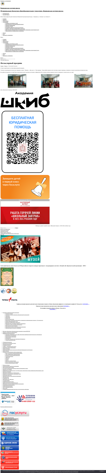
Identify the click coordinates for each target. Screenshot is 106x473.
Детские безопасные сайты (10, 340)
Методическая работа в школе (8, 367)
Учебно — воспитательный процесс (9, 346)
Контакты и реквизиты (8, 35)
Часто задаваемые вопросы (8, 387)
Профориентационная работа (8, 381)
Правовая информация (10, 25)
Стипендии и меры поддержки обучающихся (13, 324)
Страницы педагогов (7, 345)
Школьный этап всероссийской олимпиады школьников (13, 383)
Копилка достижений (7, 371)
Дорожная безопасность (7, 342)
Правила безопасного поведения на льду (10, 382)
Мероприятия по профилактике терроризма (14, 30)
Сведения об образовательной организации (11, 312)
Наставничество (6, 377)
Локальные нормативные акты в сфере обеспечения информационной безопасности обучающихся (23, 334)
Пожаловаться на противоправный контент (14, 24)
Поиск (1, 58)
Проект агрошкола (6, 348)
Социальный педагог (9, 356)
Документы (7, 315)
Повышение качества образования (9, 347)
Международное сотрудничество (11, 325)
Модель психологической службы (11, 363)
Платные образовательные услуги (11, 321)
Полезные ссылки (9, 26)
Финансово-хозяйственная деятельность (12, 322)
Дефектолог (7, 357)
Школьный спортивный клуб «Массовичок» (11, 372)
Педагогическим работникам (10, 336)
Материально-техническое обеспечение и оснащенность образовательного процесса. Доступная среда (24, 320)
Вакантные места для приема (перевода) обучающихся (15, 323)
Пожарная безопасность (7, 344)
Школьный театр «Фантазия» (8, 379)
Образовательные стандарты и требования (13, 328)
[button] (53, 37)
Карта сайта (5, 388)
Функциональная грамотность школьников (11, 366)
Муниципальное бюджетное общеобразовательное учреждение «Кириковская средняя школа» (31, 11)
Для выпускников (6, 380)
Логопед (7, 359)
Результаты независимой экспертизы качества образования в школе (15, 368)
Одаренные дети (6, 378)
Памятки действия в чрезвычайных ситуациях (15, 28)
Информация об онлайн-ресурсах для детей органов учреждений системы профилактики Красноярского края (23, 370)
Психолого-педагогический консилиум (12, 355)
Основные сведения (9, 313)
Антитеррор (5, 22)
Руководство (7, 318)
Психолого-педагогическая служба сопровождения (12, 352)
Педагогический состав (9, 319)
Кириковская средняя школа (10, 8)
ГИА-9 (4, 33)
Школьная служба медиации (10, 360)
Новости (5, 19)
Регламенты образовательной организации (14, 27)
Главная (4, 18)
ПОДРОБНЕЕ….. (86, 304)
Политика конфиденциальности (6, 406)
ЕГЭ (4, 34)
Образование (7, 317)
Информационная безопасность (9, 333)
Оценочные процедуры (7, 375)
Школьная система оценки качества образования (12, 376)
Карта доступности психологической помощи (13, 353)
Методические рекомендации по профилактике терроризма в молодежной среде (22, 29)
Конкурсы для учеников (7, 369)
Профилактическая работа (8, 386)
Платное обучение (6, 365)
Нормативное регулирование (10, 335)
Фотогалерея (5, 21)
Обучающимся (8, 337)
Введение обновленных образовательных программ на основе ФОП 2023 (16, 331)
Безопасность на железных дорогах (9, 343)
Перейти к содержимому (5, 1)
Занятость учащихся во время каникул (10, 332)
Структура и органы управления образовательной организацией (17, 314)
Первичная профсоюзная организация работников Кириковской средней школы (17, 349)
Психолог (7, 358)
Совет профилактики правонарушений (12, 354)
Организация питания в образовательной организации (15, 326)
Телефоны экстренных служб (11, 23)
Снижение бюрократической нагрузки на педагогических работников (16, 389)
